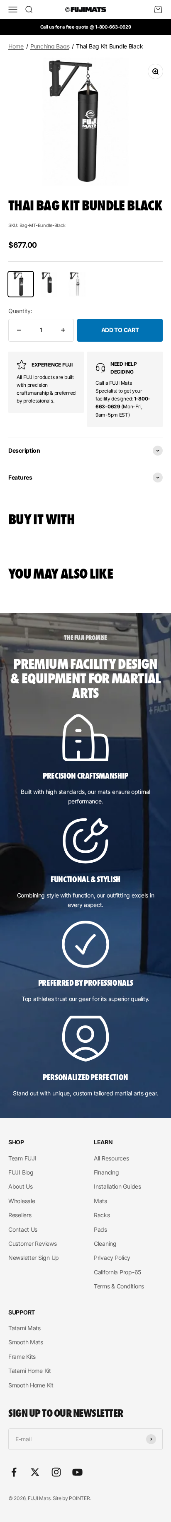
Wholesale (21, 1200)
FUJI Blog (20, 1172)
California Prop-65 (117, 1272)
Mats (100, 1200)
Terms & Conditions (119, 1286)
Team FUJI (22, 1158)
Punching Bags (49, 46)
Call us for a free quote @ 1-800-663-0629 (85, 27)
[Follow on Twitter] (35, 1472)
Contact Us (22, 1229)
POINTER (79, 1498)
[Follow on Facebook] (14, 1472)
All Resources (111, 1158)
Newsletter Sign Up (33, 1257)
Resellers (19, 1214)
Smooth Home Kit (31, 1385)
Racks (102, 1214)
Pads (100, 1229)
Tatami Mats (24, 1327)
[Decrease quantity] (19, 330)
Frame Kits (22, 1356)
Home (16, 46)
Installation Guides (117, 1186)
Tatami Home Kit (29, 1370)
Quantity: (20, 310)
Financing (106, 1172)
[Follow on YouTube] (77, 1472)
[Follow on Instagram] (56, 1472)
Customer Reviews (32, 1243)
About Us (20, 1186)
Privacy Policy (112, 1257)
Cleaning (105, 1243)
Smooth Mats (25, 1342)
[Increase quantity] (63, 330)
